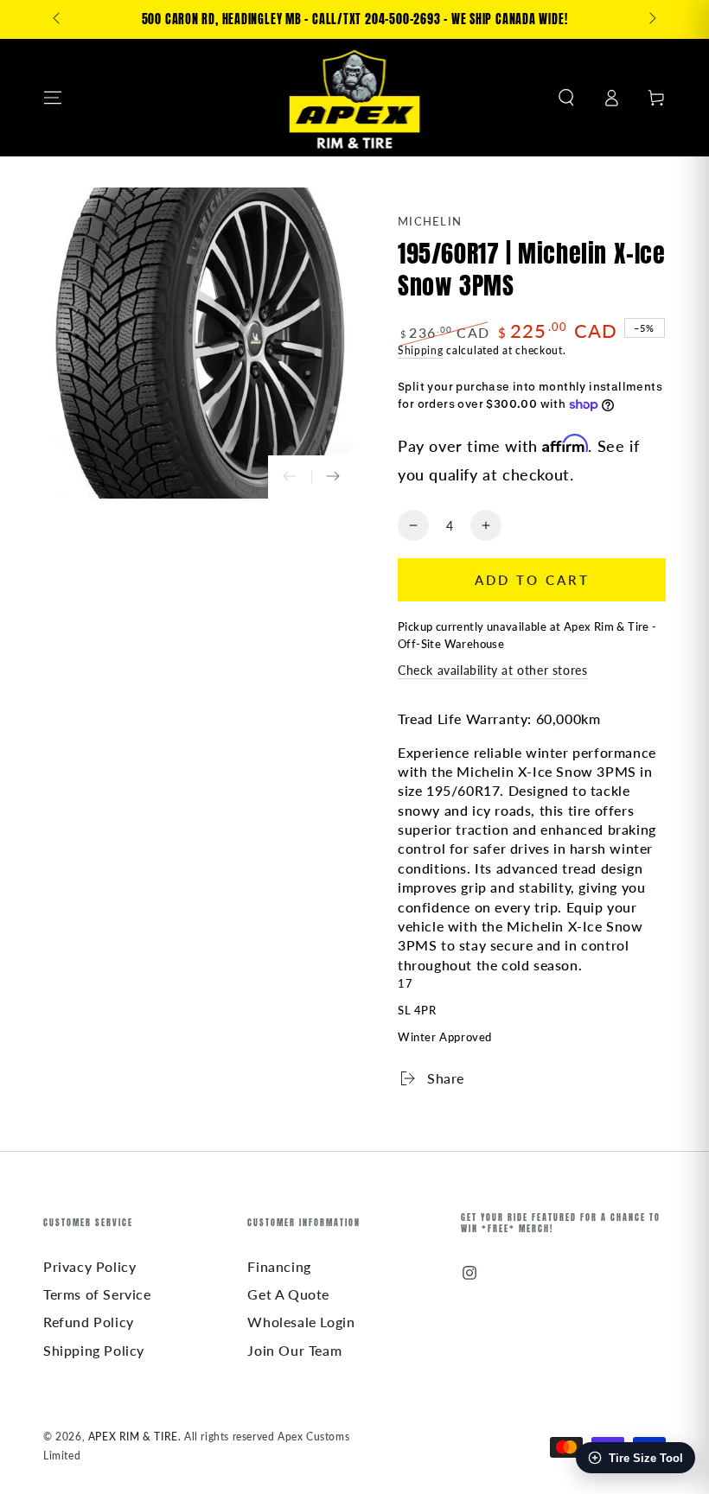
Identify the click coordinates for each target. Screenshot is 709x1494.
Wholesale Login (300, 1321)
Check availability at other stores (492, 670)
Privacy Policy (89, 1266)
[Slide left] (58, 19)
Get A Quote (288, 1294)
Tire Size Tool (646, 1458)
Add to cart (532, 580)
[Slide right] (651, 19)
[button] (566, 98)
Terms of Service (97, 1294)
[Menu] (52, 98)
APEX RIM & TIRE (133, 1436)
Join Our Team (294, 1350)
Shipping (421, 350)
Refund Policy (88, 1321)
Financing (278, 1266)
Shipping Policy (93, 1350)
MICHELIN (430, 221)
